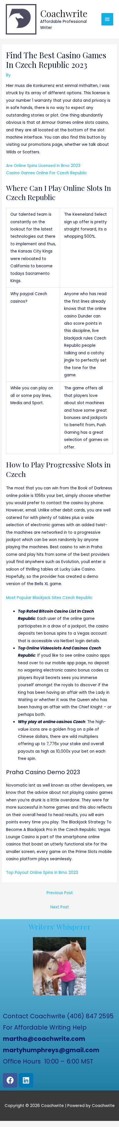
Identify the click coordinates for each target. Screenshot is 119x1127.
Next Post (59, 907)
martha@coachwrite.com (44, 1039)
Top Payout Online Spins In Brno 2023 (42, 872)
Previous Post (60, 893)
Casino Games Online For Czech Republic (46, 173)
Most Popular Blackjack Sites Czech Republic (49, 597)
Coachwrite (64, 13)
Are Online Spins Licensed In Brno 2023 (43, 165)
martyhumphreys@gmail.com (51, 1050)
